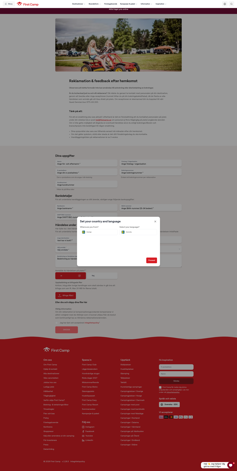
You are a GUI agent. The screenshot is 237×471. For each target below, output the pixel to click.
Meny (10, 4)
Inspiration (160, 4)
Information (145, 4)
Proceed (151, 260)
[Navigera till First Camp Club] (224, 4)
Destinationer (77, 4)
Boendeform (94, 4)
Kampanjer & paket (127, 4)
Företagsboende (110, 4)
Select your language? (129, 227)
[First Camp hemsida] (27, 4)
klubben (115, 11)
